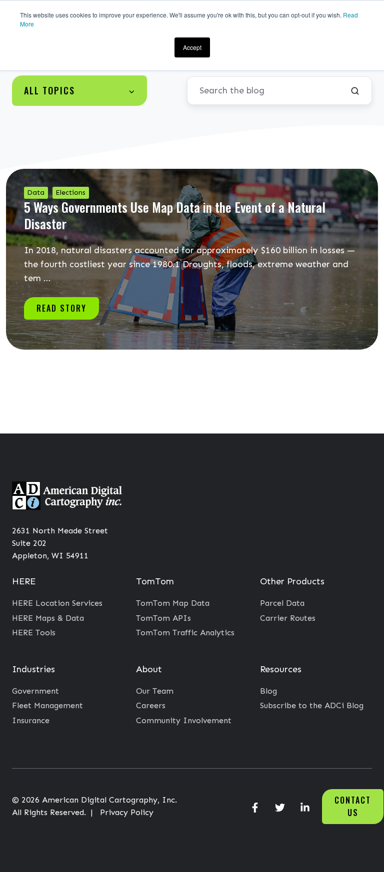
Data (35, 192)
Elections (71, 192)
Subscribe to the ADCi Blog (312, 705)
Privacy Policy (127, 812)
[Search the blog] (355, 91)
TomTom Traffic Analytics (185, 632)
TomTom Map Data (173, 603)
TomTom (155, 581)
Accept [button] (192, 47)
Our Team (155, 691)
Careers (151, 705)
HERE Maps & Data (48, 618)
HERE (24, 581)
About (149, 669)
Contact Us (352, 806)
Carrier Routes (288, 618)
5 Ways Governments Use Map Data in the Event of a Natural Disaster (175, 214)
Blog (268, 691)
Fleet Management (47, 705)
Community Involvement (184, 720)
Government (35, 691)
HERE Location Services (57, 603)
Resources (281, 669)
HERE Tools (34, 632)
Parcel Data (282, 603)
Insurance (31, 720)
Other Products (292, 581)
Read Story (61, 308)
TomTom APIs (163, 618)
